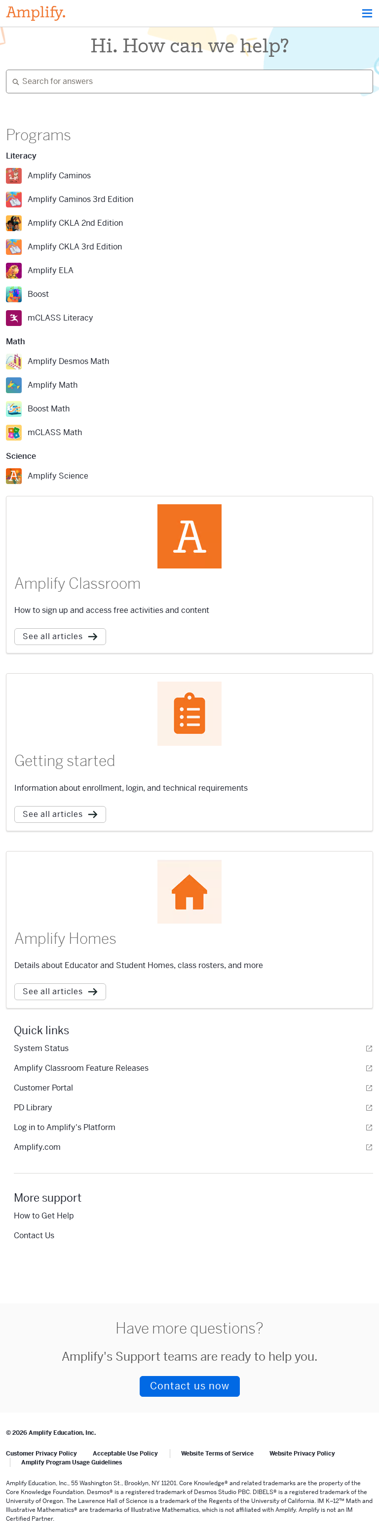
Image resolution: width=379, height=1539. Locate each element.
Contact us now (189, 1386)
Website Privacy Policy (302, 1454)
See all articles (53, 636)
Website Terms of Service (217, 1454)
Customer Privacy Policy (41, 1454)
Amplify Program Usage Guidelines (71, 1462)
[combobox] (185, 81)
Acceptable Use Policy (125, 1454)
